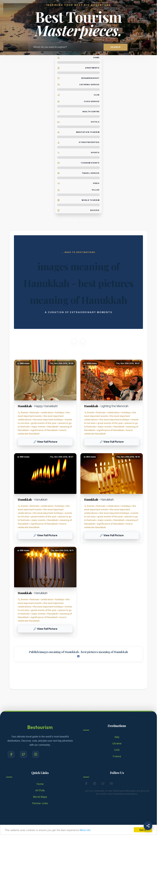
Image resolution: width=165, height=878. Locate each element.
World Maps (40, 796)
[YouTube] (111, 784)
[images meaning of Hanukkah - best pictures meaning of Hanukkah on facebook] (78, 656)
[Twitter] (23, 754)
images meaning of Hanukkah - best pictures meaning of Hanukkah (83, 652)
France (117, 756)
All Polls (40, 790)
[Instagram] (35, 754)
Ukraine (116, 743)
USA (117, 749)
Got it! (142, 830)
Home (40, 783)
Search (115, 47)
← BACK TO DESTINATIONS (78, 252)
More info (85, 830)
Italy (116, 736)
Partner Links (40, 803)
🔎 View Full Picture (45, 441)
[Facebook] (11, 754)
